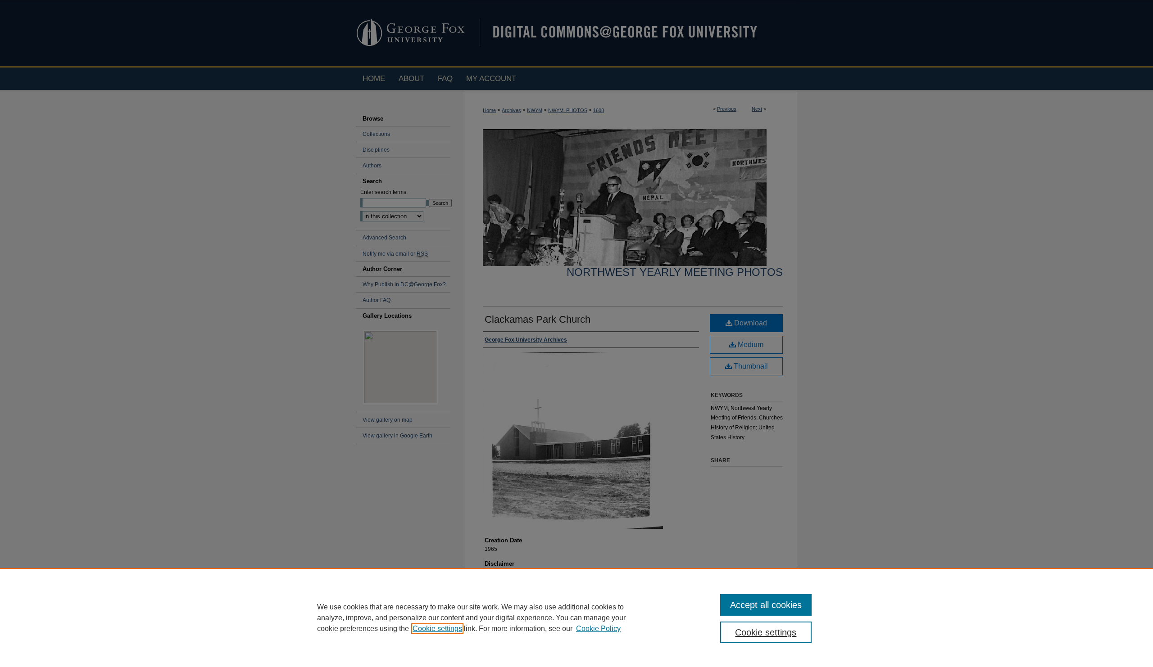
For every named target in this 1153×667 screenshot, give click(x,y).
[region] (576, 617)
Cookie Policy (598, 628)
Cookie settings (437, 628)
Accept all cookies (766, 605)
